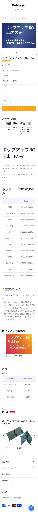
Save (13, 412)
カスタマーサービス (9, 468)
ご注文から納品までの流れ (12, 295)
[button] (7, 61)
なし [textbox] (5, 95)
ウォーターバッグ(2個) (22, 130)
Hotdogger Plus (8, 480)
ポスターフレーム (29, 129)
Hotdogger (17, 497)
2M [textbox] (5, 88)
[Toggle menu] (21, 10)
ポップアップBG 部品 (14, 356)
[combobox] (19, 87)
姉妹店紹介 (6, 474)
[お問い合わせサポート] (19, 10)
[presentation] (3, 127)
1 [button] (16, 52)
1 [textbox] (4, 102)
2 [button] (20, 52)
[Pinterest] (5, 492)
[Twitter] (2, 492)
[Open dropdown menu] (33, 461)
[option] (19, 35)
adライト (15, 128)
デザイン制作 (8, 128)
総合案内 (5, 462)
